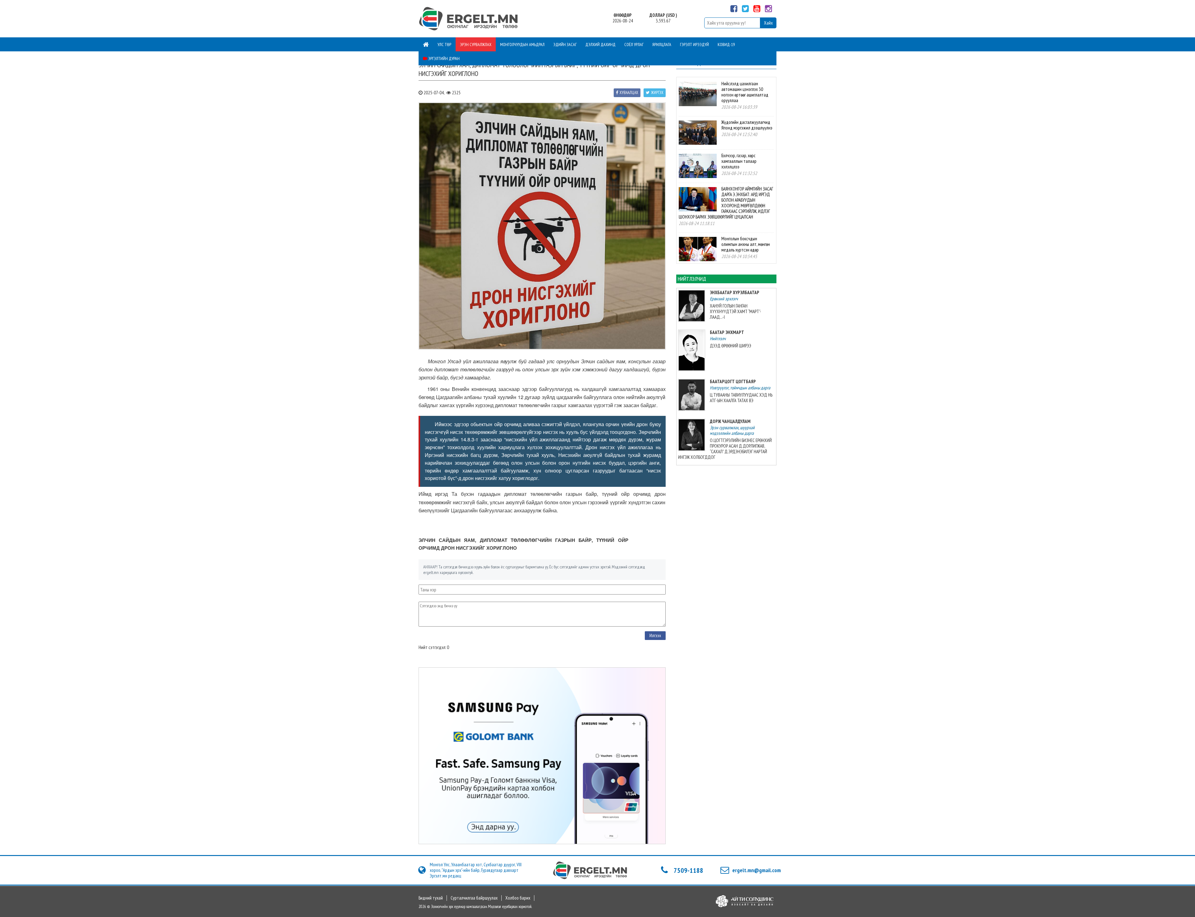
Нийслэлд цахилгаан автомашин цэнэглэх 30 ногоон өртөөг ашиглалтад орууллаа (744, 92)
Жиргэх (657, 92)
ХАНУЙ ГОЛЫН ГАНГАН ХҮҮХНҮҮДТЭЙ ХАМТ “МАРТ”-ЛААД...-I (735, 311)
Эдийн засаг (565, 44)
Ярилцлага (661, 44)
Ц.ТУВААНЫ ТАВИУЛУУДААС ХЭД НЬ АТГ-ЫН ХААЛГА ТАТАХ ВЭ (741, 397)
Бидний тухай (431, 898)
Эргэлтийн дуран (443, 58)
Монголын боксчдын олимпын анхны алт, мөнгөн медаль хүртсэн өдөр (745, 244)
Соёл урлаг (634, 44)
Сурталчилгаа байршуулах (474, 898)
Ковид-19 (726, 44)
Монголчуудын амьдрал (522, 44)
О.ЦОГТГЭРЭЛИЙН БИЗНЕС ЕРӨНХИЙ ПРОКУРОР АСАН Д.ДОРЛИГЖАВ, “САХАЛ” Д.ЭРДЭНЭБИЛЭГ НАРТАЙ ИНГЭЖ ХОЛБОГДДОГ (725, 448)
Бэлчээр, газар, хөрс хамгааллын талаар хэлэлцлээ (739, 161)
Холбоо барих (517, 898)
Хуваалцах (629, 92)
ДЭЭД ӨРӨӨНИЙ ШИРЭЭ (730, 346)
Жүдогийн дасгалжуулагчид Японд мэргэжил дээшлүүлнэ (746, 125)
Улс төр (444, 44)
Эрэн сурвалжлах (475, 44)
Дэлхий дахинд (600, 44)
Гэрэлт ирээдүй (694, 44)
